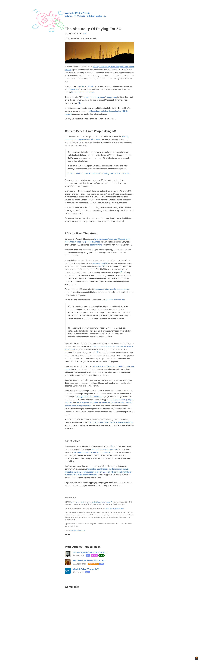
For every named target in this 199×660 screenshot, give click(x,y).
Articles (90, 16)
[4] (112, 446)
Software (68, 16)
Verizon (81, 86)
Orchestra (81, 16)
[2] (121, 272)
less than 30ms (95, 245)
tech (85, 33)
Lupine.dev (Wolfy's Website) (77, 13)
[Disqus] (99, 619)
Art (75, 16)
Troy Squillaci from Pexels (77, 530)
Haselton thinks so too (115, 300)
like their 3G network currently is (105, 449)
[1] (80, 103)
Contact (99, 16)
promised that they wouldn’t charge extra (100, 97)
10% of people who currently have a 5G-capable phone (110, 422)
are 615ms (103, 266)
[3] (97, 352)
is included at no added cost (82, 92)
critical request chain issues (114, 508)
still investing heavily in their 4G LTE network (91, 452)
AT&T (90, 86)
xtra (105, 16)
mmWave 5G (72, 89)
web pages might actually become (112, 289)
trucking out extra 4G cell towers (89, 397)
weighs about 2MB (100, 263)
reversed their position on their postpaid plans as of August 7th (92, 502)
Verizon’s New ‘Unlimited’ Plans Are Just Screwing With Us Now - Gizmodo (98, 174)
